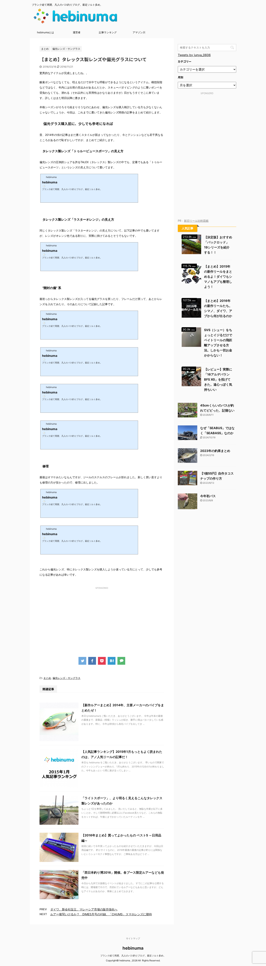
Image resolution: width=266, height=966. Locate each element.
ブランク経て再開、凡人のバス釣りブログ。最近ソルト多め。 (133, 955)
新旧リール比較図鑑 (196, 220)
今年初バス (208, 496)
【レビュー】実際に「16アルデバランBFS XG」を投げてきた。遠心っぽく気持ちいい (218, 379)
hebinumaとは (45, 32)
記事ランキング (108, 32)
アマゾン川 (139, 32)
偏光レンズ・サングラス (66, 678)
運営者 (76, 32)
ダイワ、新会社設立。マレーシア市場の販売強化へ (83, 909)
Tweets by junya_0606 (194, 55)
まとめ (47, 678)
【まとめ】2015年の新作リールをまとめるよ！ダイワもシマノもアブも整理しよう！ (218, 276)
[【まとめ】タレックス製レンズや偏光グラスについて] (111, 661)
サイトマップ (133, 938)
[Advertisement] (102, 618)
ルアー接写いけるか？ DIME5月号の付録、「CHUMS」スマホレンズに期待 (101, 914)
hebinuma (133, 948)
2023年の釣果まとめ (215, 451)
